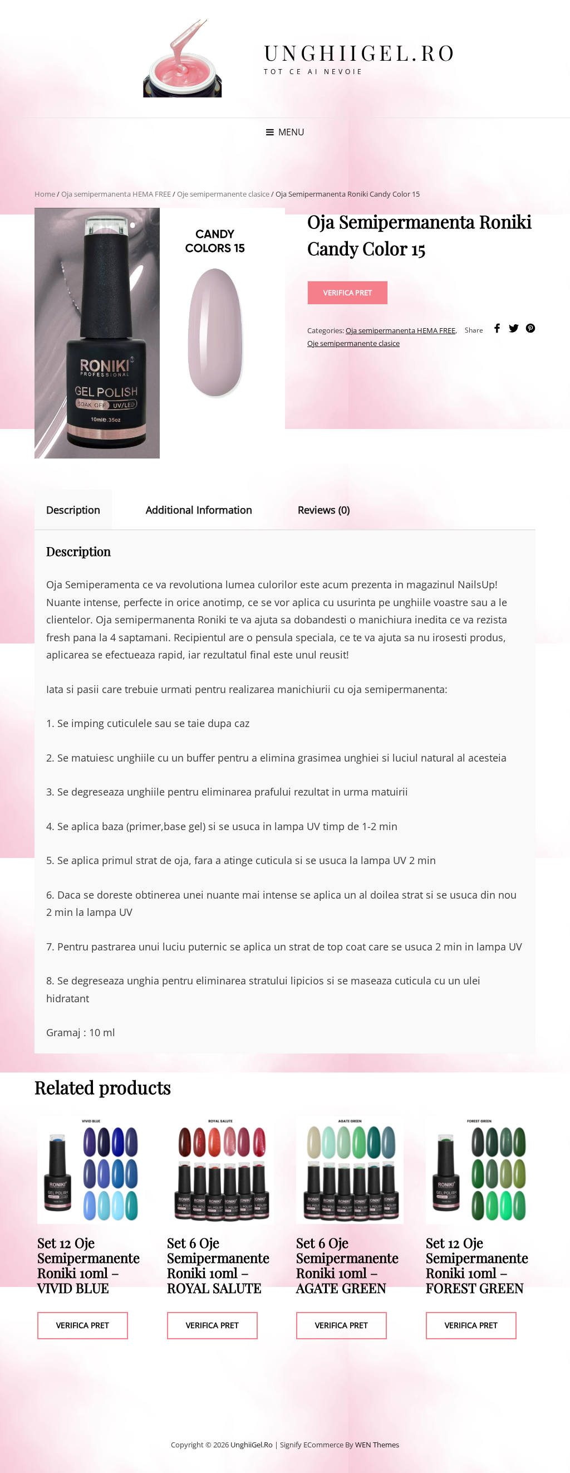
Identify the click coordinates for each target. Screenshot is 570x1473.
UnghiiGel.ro (361, 52)
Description (73, 509)
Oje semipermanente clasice (223, 194)
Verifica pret (347, 292)
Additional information (199, 509)
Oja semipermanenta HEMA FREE (116, 194)
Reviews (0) (324, 509)
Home (45, 194)
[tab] (83, 510)
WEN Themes (377, 1445)
